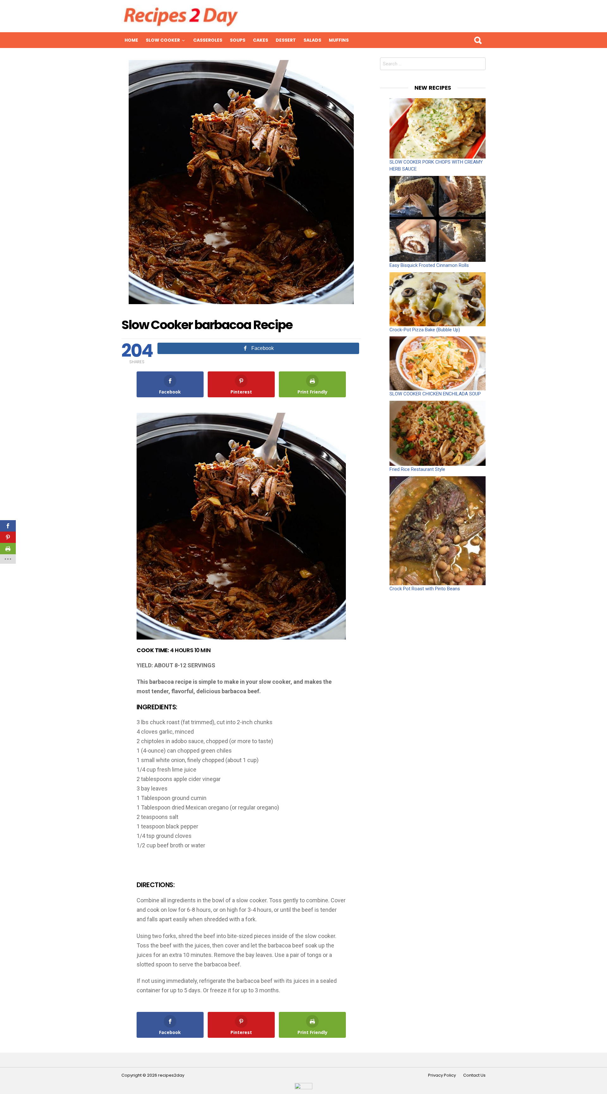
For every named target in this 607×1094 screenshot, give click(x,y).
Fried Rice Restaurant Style (417, 469)
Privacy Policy (442, 1075)
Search (477, 40)
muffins (339, 40)
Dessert (286, 40)
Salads (312, 40)
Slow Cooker (163, 40)
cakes (260, 40)
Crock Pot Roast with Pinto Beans (424, 589)
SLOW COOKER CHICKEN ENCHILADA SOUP (435, 394)
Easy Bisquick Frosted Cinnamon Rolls (429, 265)
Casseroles (207, 40)
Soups (237, 40)
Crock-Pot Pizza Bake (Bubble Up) (424, 330)
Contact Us (474, 1075)
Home (131, 40)
